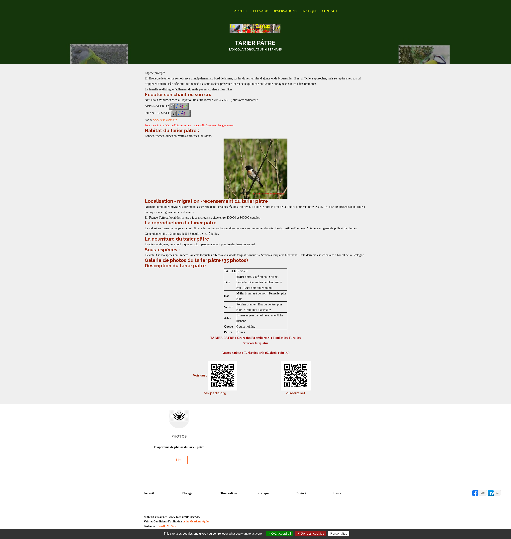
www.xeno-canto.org (165, 119)
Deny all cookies (312, 533)
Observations (285, 11)
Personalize (338, 533)
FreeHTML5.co (166, 526)
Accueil (241, 11)
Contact (329, 11)
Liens (337, 493)
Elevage (260, 11)
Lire (178, 460)
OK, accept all (280, 533)
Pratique (309, 11)
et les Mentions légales (196, 521)
